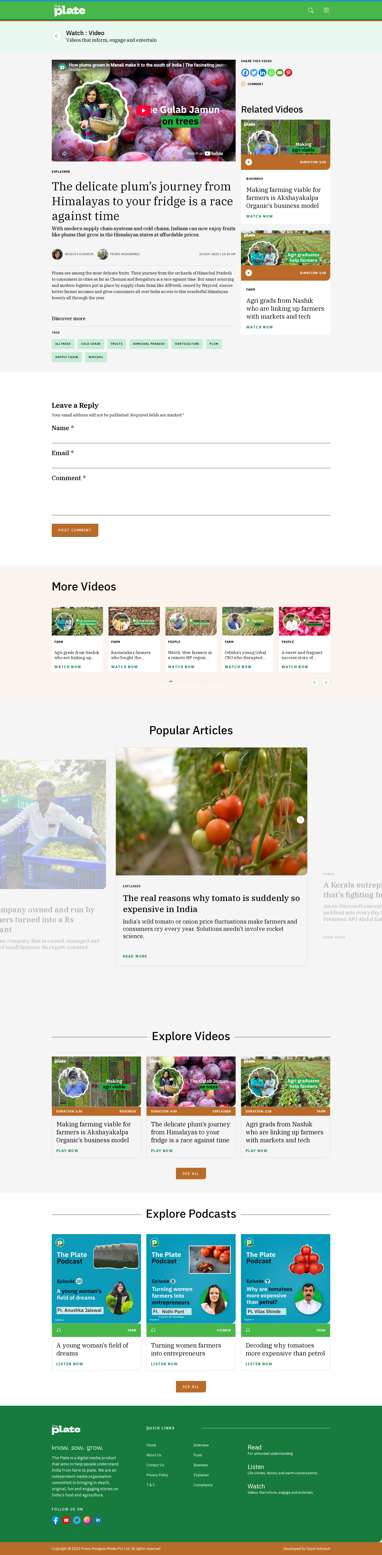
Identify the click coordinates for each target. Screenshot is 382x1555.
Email (63, 453)
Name (63, 428)
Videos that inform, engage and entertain (280, 1488)
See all (191, 1173)
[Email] (280, 73)
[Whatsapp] (271, 73)
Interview (201, 1445)
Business (254, 179)
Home (151, 1445)
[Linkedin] (262, 73)
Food (321, 1330)
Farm (250, 289)
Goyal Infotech (318, 1548)
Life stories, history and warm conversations (282, 1468)
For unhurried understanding (270, 1449)
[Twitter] (254, 73)
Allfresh (63, 343)
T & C (150, 1485)
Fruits (117, 343)
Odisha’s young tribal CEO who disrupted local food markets (189, 657)
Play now (67, 1151)
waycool (96, 357)
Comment (255, 84)
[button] (160, 681)
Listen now (69, 1364)
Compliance (203, 1485)
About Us (153, 1455)
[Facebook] (245, 73)
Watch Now (68, 667)
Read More (114, 956)
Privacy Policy (157, 1475)
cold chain (91, 343)
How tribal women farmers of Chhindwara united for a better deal (304, 657)
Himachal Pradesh (149, 343)
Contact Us (155, 1465)
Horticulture (187, 343)
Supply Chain (66, 357)
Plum (214, 343)
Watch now (259, 216)
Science (224, 1330)
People (117, 642)
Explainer (61, 172)
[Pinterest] (288, 73)
